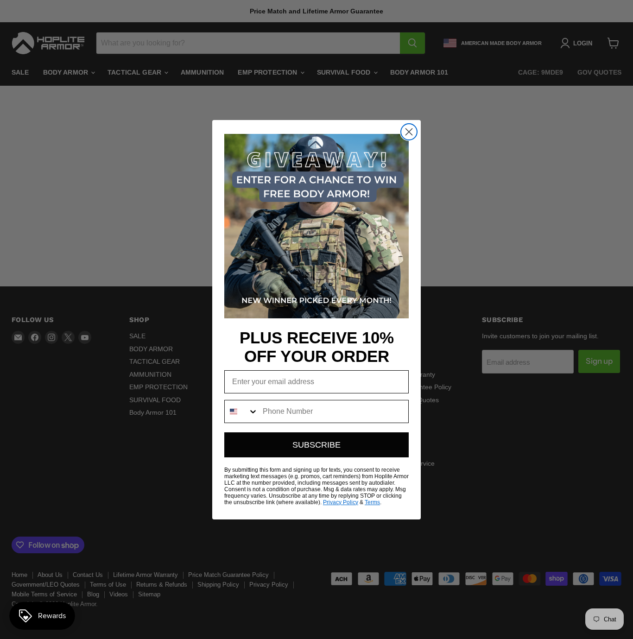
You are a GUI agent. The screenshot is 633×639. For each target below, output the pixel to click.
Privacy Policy (340, 502)
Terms (372, 502)
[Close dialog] (409, 132)
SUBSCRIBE (316, 444)
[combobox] (241, 411)
